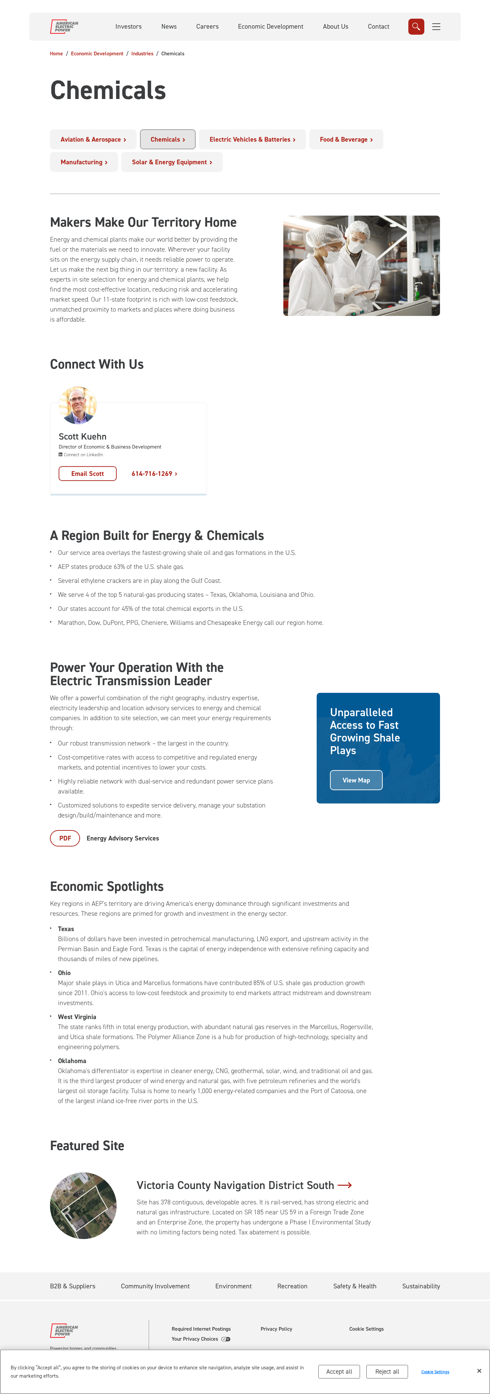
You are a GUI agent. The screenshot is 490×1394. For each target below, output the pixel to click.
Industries (142, 53)
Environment (233, 1286)
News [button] (169, 26)
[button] (436, 27)
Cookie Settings (366, 1329)
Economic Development (97, 53)
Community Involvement (155, 1286)
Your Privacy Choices (195, 1339)
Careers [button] (207, 26)
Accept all (339, 1371)
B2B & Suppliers (72, 1286)
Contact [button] (378, 26)
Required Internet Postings (201, 1329)
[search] (416, 27)
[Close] (479, 1371)
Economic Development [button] (270, 26)
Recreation (292, 1286)
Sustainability (421, 1286)
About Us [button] (335, 26)
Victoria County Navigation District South (235, 1185)
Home (56, 53)
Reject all (387, 1371)
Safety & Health (355, 1286)
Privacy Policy (276, 1329)
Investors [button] (128, 26)
